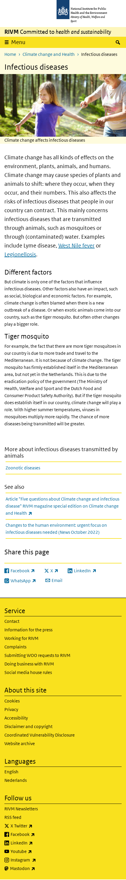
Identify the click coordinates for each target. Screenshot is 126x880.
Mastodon (38, 868)
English (11, 771)
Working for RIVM (21, 638)
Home (10, 54)
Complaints (15, 647)
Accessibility (16, 718)
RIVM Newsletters (21, 809)
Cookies (12, 701)
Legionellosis (20, 254)
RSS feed (12, 817)
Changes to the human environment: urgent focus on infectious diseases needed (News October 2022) (56, 528)
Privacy (11, 709)
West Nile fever (76, 245)
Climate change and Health (49, 54)
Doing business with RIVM (29, 664)
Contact (11, 621)
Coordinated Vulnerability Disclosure (39, 735)
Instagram (39, 860)
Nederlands (15, 780)
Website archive (19, 743)
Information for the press (28, 630)
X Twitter (37, 826)
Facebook (38, 834)
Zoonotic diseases (23, 468)
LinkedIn (37, 843)
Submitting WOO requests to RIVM (37, 655)
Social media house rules (28, 672)
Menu (18, 42)
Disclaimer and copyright (28, 726)
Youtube (37, 851)
